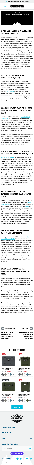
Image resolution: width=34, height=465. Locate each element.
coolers (27, 206)
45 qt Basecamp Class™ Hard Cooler (8, 369)
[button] (2, 6)
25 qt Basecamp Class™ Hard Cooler (24, 369)
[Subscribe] (30, 448)
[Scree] (3, 374)
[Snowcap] (8, 374)
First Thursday (10, 91)
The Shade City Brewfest (7, 157)
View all (17, 407)
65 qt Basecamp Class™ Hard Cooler (8, 395)
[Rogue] (27, 400)
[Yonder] (11, 374)
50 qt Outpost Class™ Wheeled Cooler (24, 395)
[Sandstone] (5, 374)
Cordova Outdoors (14, 463)
